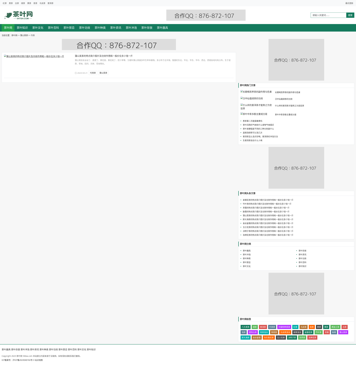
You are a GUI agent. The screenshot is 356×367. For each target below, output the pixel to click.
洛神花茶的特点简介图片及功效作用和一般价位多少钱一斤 (268, 235)
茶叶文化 (37, 28)
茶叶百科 (53, 28)
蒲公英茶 (24, 35)
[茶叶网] (19, 15)
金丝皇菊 (257, 337)
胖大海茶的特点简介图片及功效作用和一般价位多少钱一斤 (268, 219)
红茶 (5, 3)
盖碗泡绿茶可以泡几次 (252, 132)
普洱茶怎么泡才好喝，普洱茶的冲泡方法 (260, 136)
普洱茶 (50, 3)
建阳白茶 (253, 332)
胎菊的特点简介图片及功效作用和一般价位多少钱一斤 (266, 211)
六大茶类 (245, 327)
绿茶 (23, 3)
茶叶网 (8, 28)
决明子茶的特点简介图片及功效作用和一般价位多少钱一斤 (268, 231)
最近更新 (349, 3)
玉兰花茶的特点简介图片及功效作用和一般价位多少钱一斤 (268, 227)
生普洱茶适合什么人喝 (252, 140)
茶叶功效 (84, 28)
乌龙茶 (42, 3)
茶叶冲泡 (131, 28)
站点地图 (39, 360)
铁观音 (274, 332)
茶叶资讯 (115, 28)
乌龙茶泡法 (285, 332)
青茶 (35, 3)
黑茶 (11, 3)
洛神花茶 (312, 337)
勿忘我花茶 (269, 337)
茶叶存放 (146, 28)
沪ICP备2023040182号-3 (23, 360)
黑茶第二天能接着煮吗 (252, 121)
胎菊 (334, 332)
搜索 (350, 15)
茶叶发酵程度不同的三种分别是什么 (258, 128)
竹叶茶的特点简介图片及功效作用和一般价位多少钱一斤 (267, 203)
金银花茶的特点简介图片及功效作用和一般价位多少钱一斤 (268, 200)
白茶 (17, 3)
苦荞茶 (302, 337)
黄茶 (29, 3)
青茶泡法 (264, 332)
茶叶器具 (162, 28)
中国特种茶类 (284, 327)
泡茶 (244, 332)
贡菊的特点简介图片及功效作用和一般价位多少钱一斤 (266, 207)
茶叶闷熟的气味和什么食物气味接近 (258, 124)
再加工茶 (335, 327)
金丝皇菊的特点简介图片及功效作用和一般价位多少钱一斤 (268, 223)
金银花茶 (308, 332)
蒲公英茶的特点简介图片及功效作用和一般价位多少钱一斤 (104, 55)
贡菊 (327, 332)
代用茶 (93, 72)
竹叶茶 (319, 332)
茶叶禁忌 (69, 28)
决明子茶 (292, 337)
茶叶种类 (100, 28)
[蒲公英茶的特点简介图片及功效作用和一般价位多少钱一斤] (37, 56)
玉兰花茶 (281, 337)
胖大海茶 (245, 337)
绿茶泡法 (297, 332)
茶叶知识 (22, 28)
